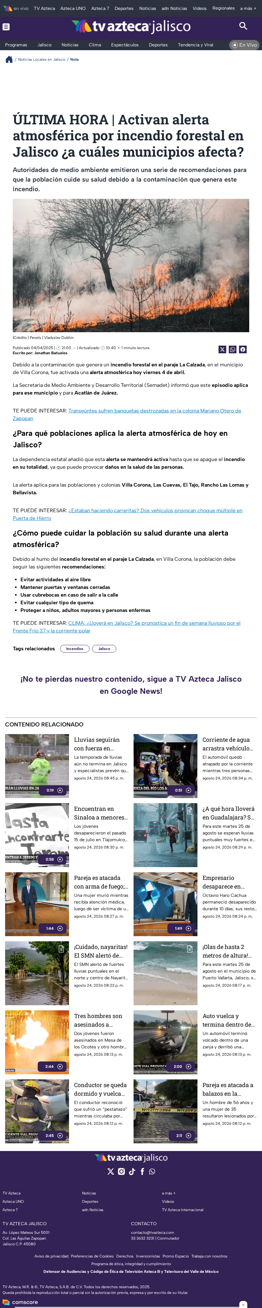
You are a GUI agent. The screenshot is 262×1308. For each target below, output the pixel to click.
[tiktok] (132, 1174)
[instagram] (121, 1174)
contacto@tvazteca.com (152, 1232)
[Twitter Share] (222, 349)
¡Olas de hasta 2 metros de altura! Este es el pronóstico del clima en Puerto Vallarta (225, 951)
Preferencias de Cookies (92, 1256)
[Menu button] (19, 27)
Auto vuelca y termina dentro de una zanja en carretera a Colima (227, 1020)
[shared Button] (232, 349)
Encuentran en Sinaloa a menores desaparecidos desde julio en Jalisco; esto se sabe (100, 813)
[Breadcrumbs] (11, 59)
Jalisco (104, 648)
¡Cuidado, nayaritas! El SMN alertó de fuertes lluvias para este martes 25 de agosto (100, 951)
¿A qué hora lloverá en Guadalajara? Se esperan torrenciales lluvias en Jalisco (229, 813)
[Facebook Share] (243, 349)
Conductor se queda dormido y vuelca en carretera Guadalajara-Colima (101, 1089)
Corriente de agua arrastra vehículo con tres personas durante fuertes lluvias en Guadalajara (226, 744)
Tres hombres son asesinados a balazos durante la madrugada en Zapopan (99, 1020)
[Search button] (243, 27)
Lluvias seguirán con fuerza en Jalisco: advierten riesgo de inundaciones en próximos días (98, 744)
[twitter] (111, 1174)
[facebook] (142, 1174)
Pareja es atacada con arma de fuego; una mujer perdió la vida (100, 882)
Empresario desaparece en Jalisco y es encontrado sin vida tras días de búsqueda (230, 882)
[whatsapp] (152, 1173)
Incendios (74, 648)
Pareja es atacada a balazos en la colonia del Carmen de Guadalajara (229, 1089)
